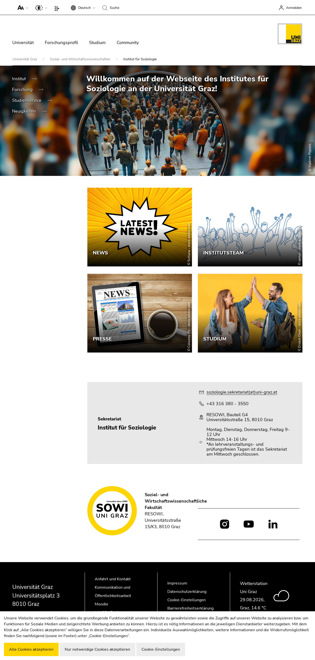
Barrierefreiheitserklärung (190, 608)
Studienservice (27, 100)
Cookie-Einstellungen (186, 600)
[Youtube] (249, 523)
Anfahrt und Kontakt (113, 579)
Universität (23, 43)
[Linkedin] (273, 523)
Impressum (177, 583)
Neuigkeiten (24, 111)
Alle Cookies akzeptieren (31, 649)
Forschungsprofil (61, 43)
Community (128, 43)
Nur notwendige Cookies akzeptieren (97, 649)
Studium (97, 43)
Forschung (23, 89)
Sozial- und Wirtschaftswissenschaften (80, 59)
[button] (22, 7)
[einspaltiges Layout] (58, 7)
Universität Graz (25, 59)
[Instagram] (224, 524)
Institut (19, 79)
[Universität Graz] (290, 34)
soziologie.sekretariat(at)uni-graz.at (241, 392)
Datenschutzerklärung (186, 591)
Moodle (101, 604)
